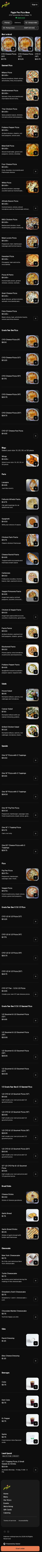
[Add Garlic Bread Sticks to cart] (36, 1236)
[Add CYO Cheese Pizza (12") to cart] (30, 49)
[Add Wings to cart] (36, 464)
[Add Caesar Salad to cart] (36, 716)
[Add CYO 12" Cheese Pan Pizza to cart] (36, 436)
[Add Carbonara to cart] (36, 580)
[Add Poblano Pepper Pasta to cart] (36, 672)
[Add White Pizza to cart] (36, 190)
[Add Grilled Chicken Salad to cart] (36, 734)
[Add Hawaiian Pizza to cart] (36, 264)
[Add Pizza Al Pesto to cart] (36, 282)
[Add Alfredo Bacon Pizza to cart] (36, 208)
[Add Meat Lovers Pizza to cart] (36, 245)
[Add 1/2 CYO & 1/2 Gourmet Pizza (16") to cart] (36, 1119)
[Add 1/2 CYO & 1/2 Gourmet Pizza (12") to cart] (36, 1101)
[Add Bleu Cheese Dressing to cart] (36, 1361)
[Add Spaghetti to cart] (36, 525)
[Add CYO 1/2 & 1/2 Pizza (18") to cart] (36, 958)
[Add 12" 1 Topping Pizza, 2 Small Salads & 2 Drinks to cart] (36, 1470)
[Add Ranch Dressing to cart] (36, 1343)
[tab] (7, 22)
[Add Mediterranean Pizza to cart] (36, 98)
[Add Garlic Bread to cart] (36, 1218)
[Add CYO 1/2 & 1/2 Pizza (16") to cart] (36, 940)
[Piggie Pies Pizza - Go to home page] (6, 5)
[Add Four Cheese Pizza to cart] (36, 171)
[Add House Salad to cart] (36, 698)
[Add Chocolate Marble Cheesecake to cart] (36, 1317)
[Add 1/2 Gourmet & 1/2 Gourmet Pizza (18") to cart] (36, 1057)
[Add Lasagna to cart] (36, 488)
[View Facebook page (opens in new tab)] (4, 1531)
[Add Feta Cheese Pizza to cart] (36, 318)
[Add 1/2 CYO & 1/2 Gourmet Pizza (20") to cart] (36, 1156)
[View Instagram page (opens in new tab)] (8, 1531)
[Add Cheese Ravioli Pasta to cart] (36, 562)
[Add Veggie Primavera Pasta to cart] (36, 599)
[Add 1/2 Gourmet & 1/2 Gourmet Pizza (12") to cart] (36, 1021)
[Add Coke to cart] (36, 1387)
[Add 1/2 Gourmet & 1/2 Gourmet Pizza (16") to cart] (36, 1039)
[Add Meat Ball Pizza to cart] (36, 153)
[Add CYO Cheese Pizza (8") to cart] (36, 345)
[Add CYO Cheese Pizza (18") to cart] (36, 399)
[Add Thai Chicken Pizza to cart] (36, 116)
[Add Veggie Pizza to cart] (36, 895)
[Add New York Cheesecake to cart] (36, 1263)
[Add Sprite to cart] (36, 1441)
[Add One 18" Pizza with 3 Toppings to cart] (36, 797)
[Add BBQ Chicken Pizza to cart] (36, 227)
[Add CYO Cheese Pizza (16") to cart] (13, 49)
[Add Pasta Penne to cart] (36, 635)
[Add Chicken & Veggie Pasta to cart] (36, 617)
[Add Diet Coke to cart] (36, 1405)
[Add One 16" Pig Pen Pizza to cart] (36, 815)
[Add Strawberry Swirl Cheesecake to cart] (36, 1299)
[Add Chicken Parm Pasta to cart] (36, 543)
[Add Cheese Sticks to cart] (36, 1200)
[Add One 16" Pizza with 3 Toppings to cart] (36, 778)
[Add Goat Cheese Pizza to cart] (36, 300)
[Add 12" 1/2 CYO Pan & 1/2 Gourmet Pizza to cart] (36, 1174)
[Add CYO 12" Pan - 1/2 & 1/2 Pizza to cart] (36, 994)
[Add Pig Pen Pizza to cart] (36, 878)
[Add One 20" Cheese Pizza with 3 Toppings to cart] (36, 852)
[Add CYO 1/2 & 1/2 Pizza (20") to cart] (36, 976)
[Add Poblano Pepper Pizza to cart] (36, 135)
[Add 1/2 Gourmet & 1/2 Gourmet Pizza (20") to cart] (36, 1075)
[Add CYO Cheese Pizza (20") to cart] (36, 418)
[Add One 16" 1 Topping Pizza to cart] (36, 834)
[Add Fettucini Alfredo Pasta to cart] (36, 506)
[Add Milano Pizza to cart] (36, 80)
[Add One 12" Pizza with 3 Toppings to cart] (36, 760)
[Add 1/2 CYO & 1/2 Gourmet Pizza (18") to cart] (36, 1138)
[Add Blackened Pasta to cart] (36, 654)
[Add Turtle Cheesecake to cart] (36, 1281)
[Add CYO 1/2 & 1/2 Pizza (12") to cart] (36, 922)
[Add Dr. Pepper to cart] (36, 1423)
